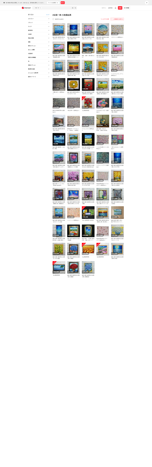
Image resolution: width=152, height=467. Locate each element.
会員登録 (110, 8)
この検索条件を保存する (118, 19)
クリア (47, 14)
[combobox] (54, 7)
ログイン (104, 8)
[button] (41, 8)
